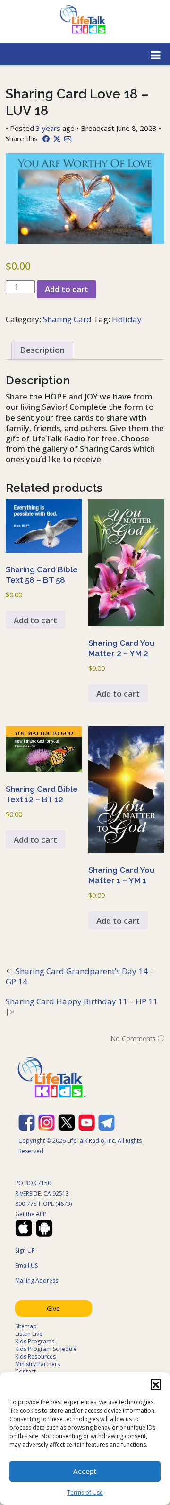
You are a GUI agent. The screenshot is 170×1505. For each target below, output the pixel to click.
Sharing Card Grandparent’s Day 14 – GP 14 (80, 976)
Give (53, 1308)
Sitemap (26, 1326)
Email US (26, 1265)
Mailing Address (36, 1281)
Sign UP (25, 1250)
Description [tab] (42, 349)
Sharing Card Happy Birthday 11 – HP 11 (82, 1001)
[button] (156, 1384)
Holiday (127, 319)
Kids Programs (34, 1341)
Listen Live (28, 1334)
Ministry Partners (37, 1364)
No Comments (133, 1038)
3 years (48, 128)
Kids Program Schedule (46, 1349)
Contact (25, 1371)
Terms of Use (85, 1493)
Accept (85, 1471)
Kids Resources (35, 1356)
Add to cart (66, 289)
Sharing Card (67, 319)
